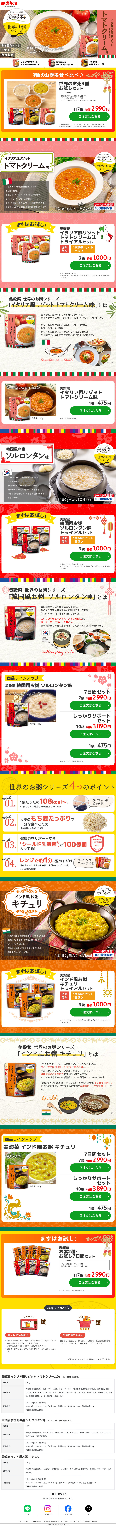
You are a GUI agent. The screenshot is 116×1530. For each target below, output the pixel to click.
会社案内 (87, 1521)
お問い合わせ (37, 1521)
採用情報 (94, 1521)
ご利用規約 (46, 1521)
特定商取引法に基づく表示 (59, 1521)
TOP (20, 1521)
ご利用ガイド (27, 1521)
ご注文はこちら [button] (89, 116)
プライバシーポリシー (76, 1521)
